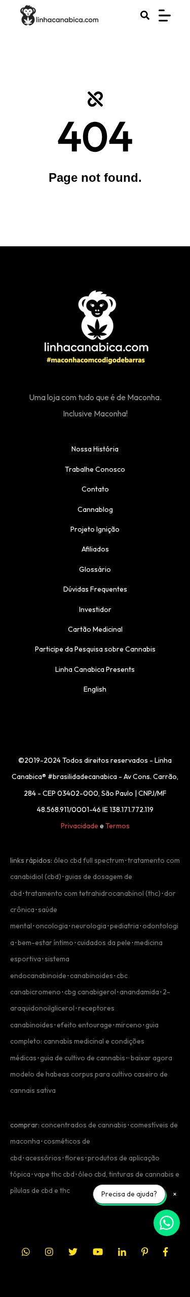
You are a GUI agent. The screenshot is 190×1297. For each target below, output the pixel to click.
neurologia (88, 925)
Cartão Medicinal (95, 629)
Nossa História (95, 448)
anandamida (139, 991)
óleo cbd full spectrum (89, 860)
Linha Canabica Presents (95, 669)
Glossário (95, 569)
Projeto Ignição (95, 529)
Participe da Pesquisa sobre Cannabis (95, 649)
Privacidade (79, 825)
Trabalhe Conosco (95, 469)
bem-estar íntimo (45, 942)
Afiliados (95, 549)
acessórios (43, 1157)
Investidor (95, 609)
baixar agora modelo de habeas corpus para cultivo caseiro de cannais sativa (91, 1074)
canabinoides (91, 975)
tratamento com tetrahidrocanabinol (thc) (93, 893)
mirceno (129, 1024)
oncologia (51, 925)
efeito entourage (84, 1024)
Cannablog (95, 509)
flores (74, 1157)
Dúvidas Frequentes (95, 589)
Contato (95, 489)
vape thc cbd (54, 1174)
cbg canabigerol (90, 991)
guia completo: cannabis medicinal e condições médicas (84, 1041)
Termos (117, 825)
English (95, 689)
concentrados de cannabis (84, 1124)
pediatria (124, 925)
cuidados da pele (104, 942)
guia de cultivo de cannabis (82, 1057)
